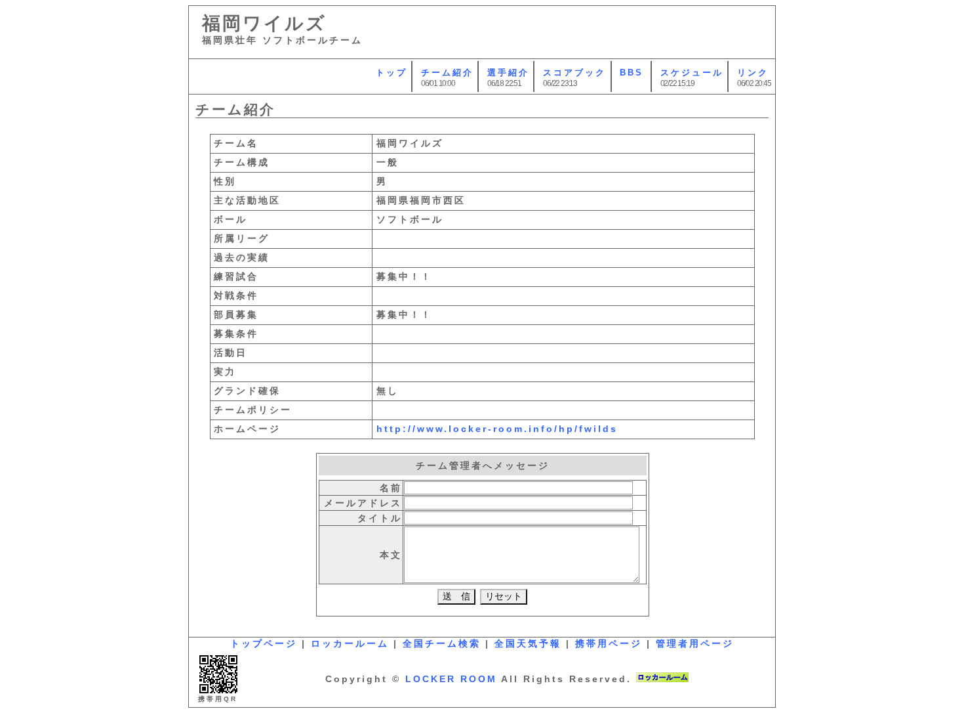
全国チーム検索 (442, 643)
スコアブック (574, 72)
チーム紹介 (447, 72)
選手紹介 (508, 72)
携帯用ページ (608, 643)
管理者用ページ (695, 643)
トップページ (263, 643)
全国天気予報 (527, 643)
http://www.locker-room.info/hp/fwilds (497, 428)
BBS (631, 72)
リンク (753, 72)
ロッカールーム (350, 643)
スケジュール (691, 72)
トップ (391, 72)
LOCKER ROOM (451, 679)
